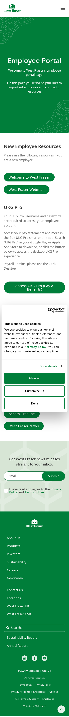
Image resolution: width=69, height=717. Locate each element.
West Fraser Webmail (27, 189)
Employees (48, 698)
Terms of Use (34, 492)
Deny (34, 403)
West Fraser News (24, 426)
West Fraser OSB (19, 614)
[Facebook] (34, 658)
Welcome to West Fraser (29, 177)
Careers (12, 570)
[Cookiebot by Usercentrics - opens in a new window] (49, 310)
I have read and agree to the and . (35, 491)
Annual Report (17, 645)
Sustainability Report (22, 637)
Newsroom (15, 578)
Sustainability (16, 562)
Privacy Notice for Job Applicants (28, 691)
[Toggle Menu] (63, 8)
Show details (48, 366)
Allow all (34, 378)
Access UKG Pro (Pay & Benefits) (34, 287)
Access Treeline (22, 413)
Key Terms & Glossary (27, 698)
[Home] (12, 8)
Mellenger (40, 706)
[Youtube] (44, 658)
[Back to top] (61, 709)
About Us (13, 538)
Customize (32, 391)
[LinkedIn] (24, 658)
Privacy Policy (43, 684)
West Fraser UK (18, 606)
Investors (13, 554)
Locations (14, 598)
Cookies (53, 691)
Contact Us (15, 590)
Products (13, 546)
